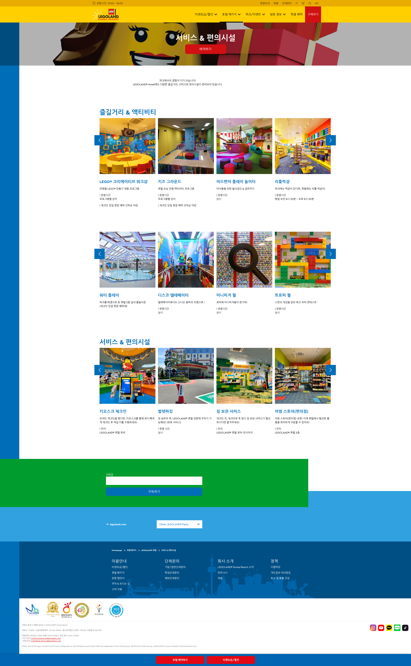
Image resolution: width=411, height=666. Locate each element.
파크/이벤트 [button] (253, 14)
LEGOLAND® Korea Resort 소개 (236, 567)
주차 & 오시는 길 (121, 583)
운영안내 (265, 3)
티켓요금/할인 (231, 660)
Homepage (117, 550)
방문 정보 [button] (276, 14)
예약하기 (205, 49)
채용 (275, 3)
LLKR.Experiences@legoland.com (46, 638)
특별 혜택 (296, 14)
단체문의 (287, 3)
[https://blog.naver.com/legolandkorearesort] (397, 628)
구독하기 (154, 492)
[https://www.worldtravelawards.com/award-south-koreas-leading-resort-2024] (52, 610)
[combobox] (179, 524)
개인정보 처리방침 (281, 572)
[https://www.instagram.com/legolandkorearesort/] (373, 628)
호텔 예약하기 (180, 660)
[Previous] (99, 140)
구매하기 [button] (313, 14)
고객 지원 (117, 589)
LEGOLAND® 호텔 (148, 550)
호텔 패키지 (131, 550)
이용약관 (275, 567)
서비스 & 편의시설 (168, 550)
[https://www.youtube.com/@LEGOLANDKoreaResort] (381, 628)
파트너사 (222, 572)
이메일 (109, 474)
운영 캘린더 (118, 578)
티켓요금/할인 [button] (204, 14)
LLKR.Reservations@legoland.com (46, 641)
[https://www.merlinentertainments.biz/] (33, 610)
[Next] (331, 140)
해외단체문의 (172, 578)
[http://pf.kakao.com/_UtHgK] (389, 628)
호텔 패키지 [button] (229, 14)
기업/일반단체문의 (175, 567)
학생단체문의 (172, 572)
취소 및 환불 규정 (280, 578)
